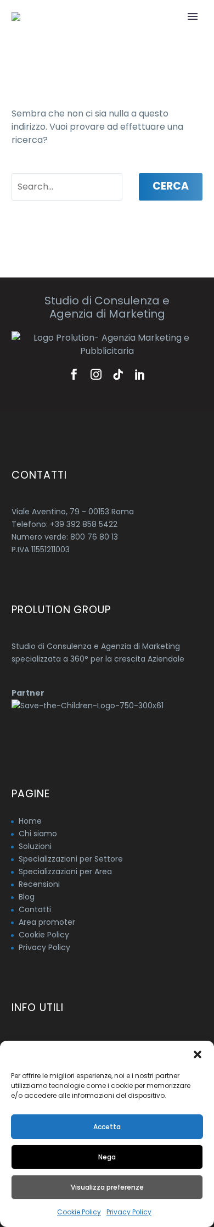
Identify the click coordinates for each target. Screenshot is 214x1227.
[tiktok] (117, 374)
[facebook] (74, 374)
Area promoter (47, 922)
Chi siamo (38, 833)
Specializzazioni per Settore (71, 858)
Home (30, 820)
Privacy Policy (128, 1212)
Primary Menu (192, 16)
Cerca (171, 186)
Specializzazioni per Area (65, 871)
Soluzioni (35, 846)
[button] (197, 1054)
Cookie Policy (79, 1212)
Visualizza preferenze (107, 1187)
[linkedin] (139, 374)
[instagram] (96, 374)
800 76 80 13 (94, 536)
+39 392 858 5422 (83, 524)
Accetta (107, 1126)
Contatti (35, 909)
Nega (107, 1157)
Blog (27, 896)
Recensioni (39, 884)
